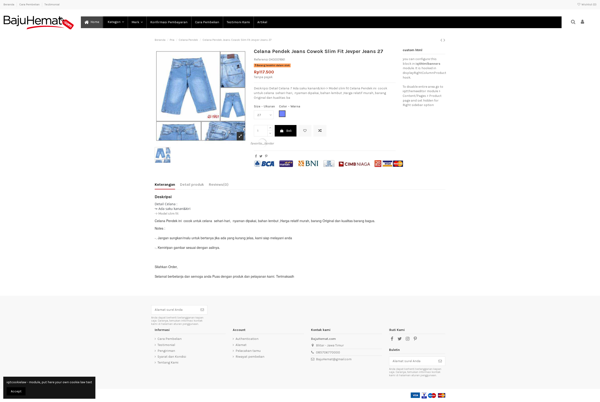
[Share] (256, 156)
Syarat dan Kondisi (172, 357)
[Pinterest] (266, 156)
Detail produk (192, 184)
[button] (115, 22)
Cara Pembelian (29, 4)
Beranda (9, 4)
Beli (289, 131)
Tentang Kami (168, 362)
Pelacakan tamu (248, 351)
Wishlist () (588, 4)
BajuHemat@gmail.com (334, 359)
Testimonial (52, 4)
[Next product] (444, 40)
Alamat (241, 345)
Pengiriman (166, 351)
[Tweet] (260, 156)
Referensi (261, 59)
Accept (16, 391)
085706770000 (328, 352)
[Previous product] (441, 40)
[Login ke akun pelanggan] (583, 22)
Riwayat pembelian (250, 357)
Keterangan (165, 184)
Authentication (247, 339)
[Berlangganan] (202, 309)
